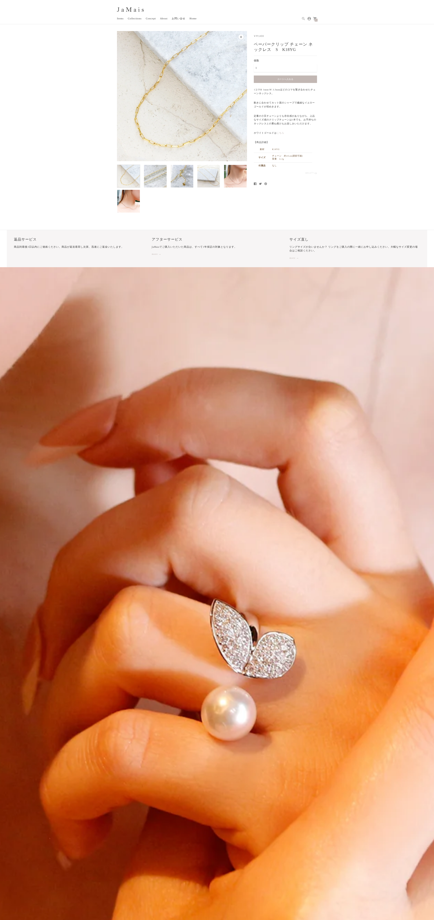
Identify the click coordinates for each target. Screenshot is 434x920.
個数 (256, 60)
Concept (151, 18)
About (163, 18)
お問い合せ (178, 18)
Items (120, 18)
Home (193, 18)
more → (156, 254)
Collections (135, 18)
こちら (280, 133)
